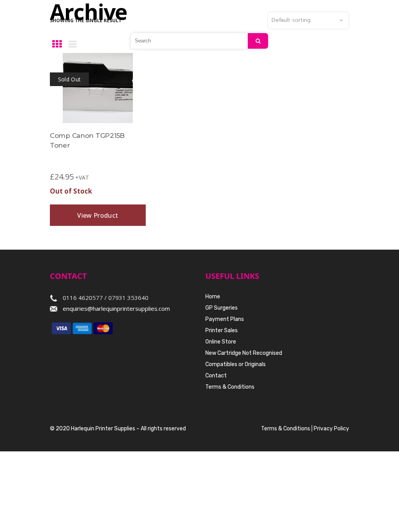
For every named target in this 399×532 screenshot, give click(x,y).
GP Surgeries (221, 308)
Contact (216, 375)
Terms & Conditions (229, 387)
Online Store (220, 341)
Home (212, 296)
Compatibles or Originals (235, 364)
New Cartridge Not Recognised (243, 353)
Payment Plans (224, 319)
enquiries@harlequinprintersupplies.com (116, 308)
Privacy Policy (331, 428)
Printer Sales (221, 330)
